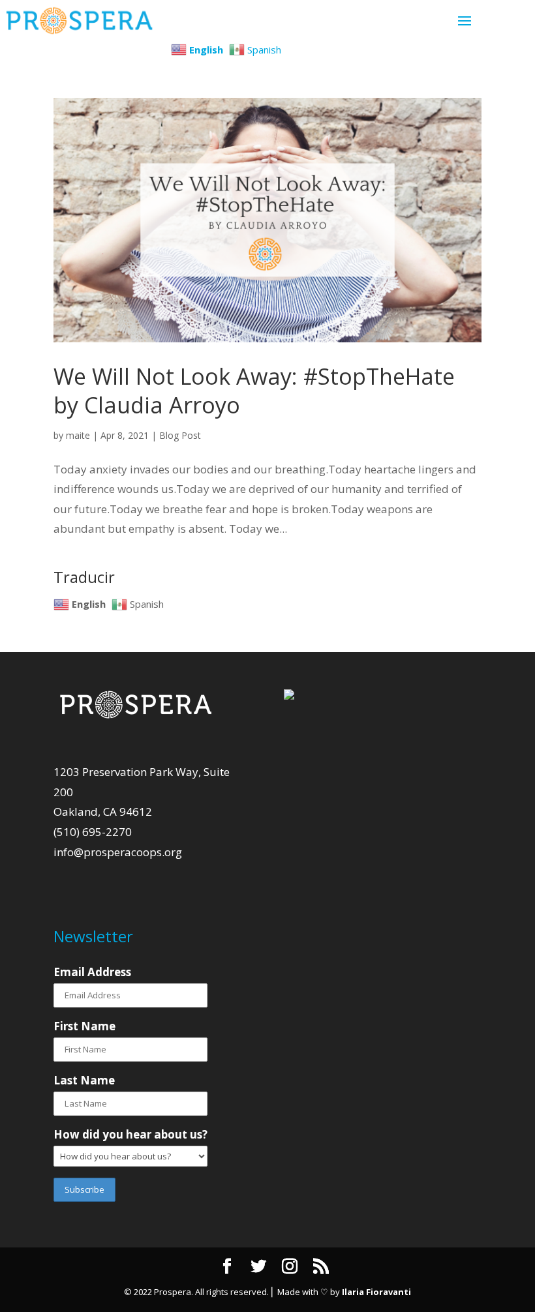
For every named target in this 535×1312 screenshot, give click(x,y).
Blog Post (180, 435)
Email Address (92, 971)
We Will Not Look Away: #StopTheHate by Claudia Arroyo (254, 390)
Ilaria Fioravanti (376, 1292)
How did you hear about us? (130, 1134)
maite (78, 435)
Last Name (84, 1080)
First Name (84, 1026)
